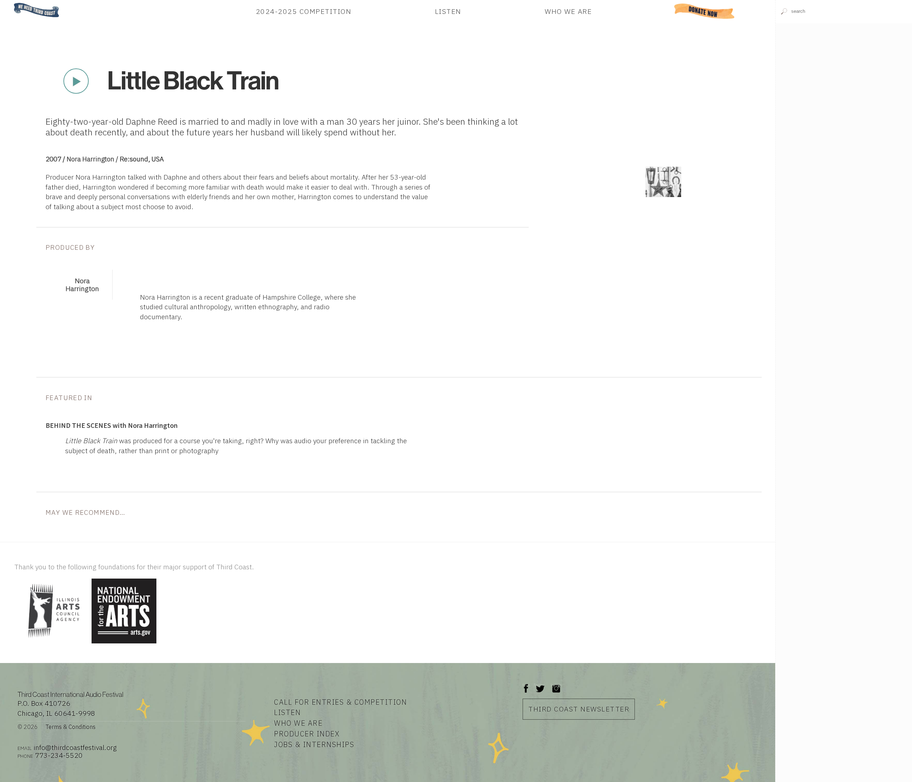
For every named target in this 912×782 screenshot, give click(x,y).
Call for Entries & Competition (340, 702)
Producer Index (307, 734)
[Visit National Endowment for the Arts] (124, 644)
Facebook (526, 685)
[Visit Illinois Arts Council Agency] (52, 644)
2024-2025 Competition (304, 11)
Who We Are (568, 11)
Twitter (539, 685)
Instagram (556, 685)
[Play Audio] (844, 92)
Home (11, 3)
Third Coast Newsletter (578, 708)
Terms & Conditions (70, 727)
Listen (448, 11)
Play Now (76, 81)
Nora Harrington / (93, 159)
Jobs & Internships (314, 744)
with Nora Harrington (112, 425)
